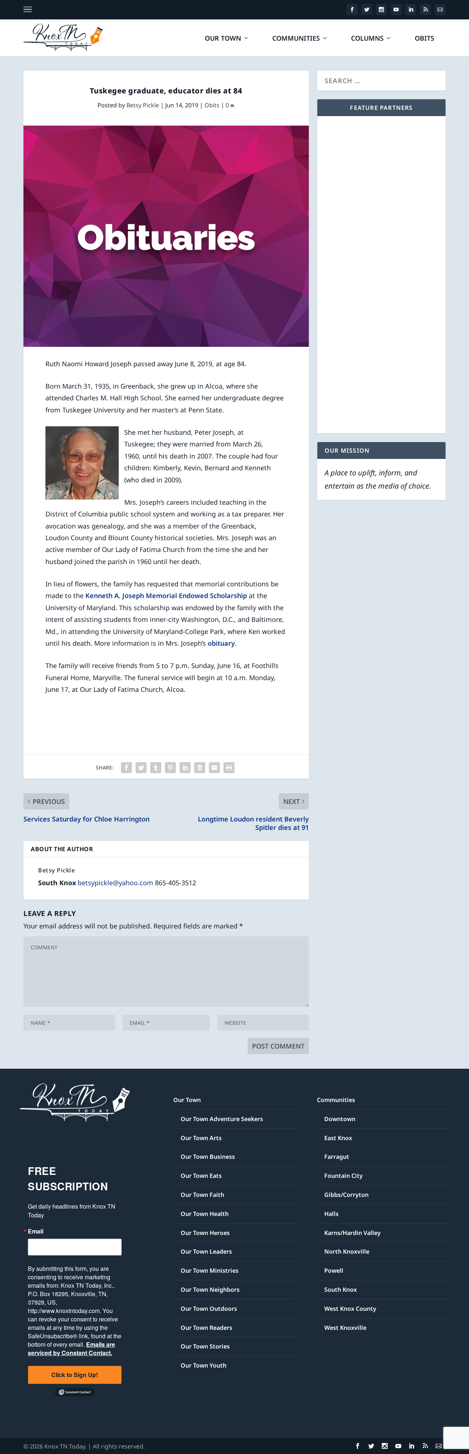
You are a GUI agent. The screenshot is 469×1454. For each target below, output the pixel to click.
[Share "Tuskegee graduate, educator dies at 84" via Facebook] (126, 767)
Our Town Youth (203, 1365)
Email (35, 1231)
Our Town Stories (205, 1346)
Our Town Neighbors (210, 1290)
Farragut (336, 1157)
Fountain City (343, 1176)
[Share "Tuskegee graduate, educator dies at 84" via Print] (229, 767)
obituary (221, 643)
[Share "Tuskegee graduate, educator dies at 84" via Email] (214, 767)
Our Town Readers (206, 1328)
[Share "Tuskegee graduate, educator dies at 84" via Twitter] (141, 767)
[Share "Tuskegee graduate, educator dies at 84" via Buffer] (199, 767)
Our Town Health (205, 1214)
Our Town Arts (201, 1138)
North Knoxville (346, 1251)
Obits (424, 38)
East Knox (338, 1138)
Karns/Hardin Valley (352, 1233)
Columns (367, 38)
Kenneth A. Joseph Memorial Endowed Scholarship (166, 595)
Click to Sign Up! (74, 1374)
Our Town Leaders (206, 1251)
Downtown (339, 1119)
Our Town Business (208, 1157)
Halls (331, 1214)
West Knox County (350, 1309)
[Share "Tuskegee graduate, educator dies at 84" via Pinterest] (170, 767)
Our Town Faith (202, 1195)
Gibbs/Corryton (346, 1195)
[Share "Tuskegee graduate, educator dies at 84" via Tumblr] (155, 767)
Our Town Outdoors (209, 1309)
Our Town (223, 38)
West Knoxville (345, 1328)
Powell (333, 1270)
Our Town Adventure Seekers (222, 1119)
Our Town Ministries (210, 1270)
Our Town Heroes (205, 1233)
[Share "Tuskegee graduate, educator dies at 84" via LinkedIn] (185, 767)
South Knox (340, 1290)
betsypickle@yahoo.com (115, 882)
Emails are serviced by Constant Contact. (71, 1348)
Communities (296, 38)
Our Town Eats (201, 1176)
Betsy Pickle (142, 105)
